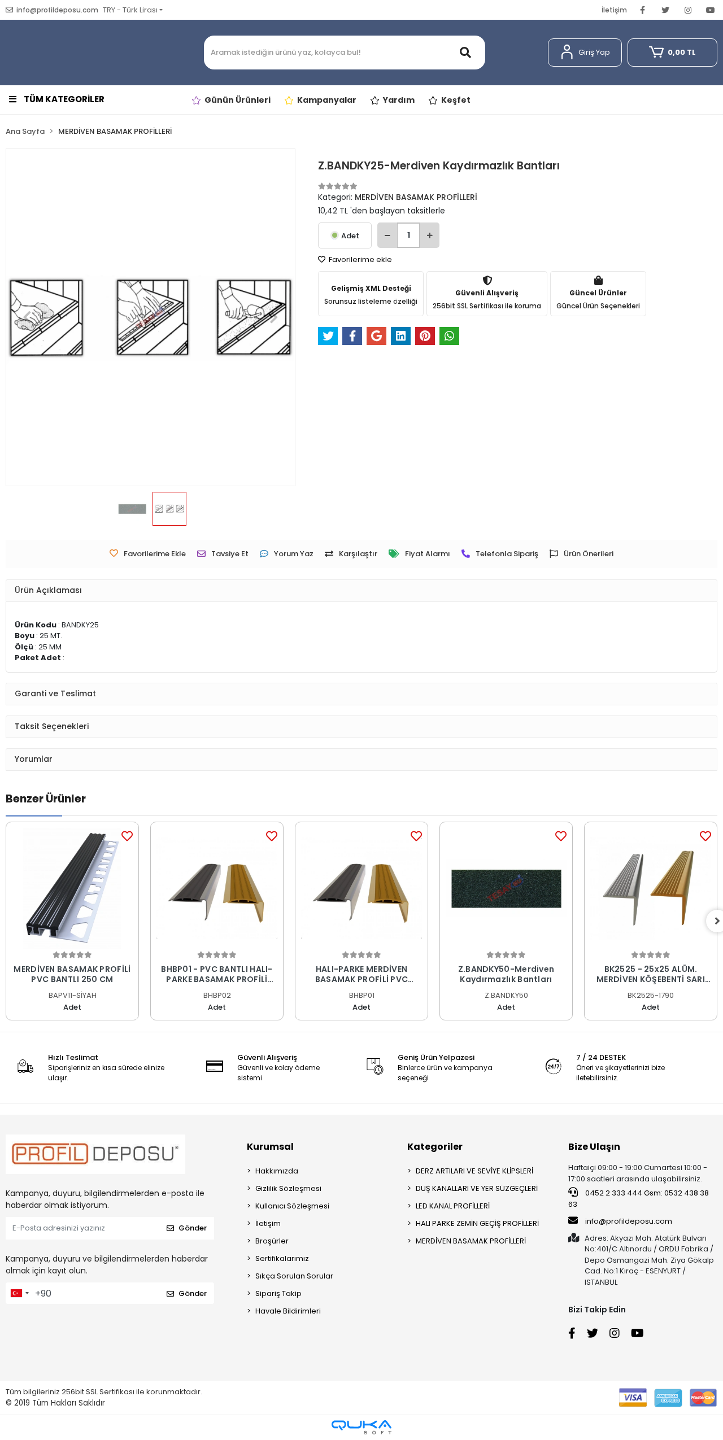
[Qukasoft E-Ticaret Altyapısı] (361, 1427)
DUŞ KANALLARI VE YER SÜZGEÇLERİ (477, 1188)
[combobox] (19, 1293)
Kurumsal (270, 1146)
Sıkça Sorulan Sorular (294, 1276)
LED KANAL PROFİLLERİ (453, 1206)
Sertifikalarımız (282, 1258)
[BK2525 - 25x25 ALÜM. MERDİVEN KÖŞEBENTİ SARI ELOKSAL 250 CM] (650, 888)
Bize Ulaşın (594, 1146)
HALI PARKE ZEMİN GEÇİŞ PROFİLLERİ (477, 1223)
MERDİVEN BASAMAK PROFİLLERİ (471, 1241)
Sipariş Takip (278, 1293)
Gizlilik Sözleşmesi (288, 1188)
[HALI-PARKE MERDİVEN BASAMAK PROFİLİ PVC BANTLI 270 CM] (361, 888)
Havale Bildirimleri (288, 1311)
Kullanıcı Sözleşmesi (292, 1206)
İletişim (614, 10)
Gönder (192, 1228)
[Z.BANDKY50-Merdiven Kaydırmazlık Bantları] (506, 888)
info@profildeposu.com (628, 1221)
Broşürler (272, 1241)
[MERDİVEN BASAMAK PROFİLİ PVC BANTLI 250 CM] (72, 888)
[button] (585, 52)
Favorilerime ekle (359, 259)
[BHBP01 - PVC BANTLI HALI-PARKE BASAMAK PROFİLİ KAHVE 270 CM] (216, 888)
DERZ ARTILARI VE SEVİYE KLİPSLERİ (474, 1171)
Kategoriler (435, 1146)
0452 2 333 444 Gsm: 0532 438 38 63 (638, 1199)
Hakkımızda (276, 1171)
